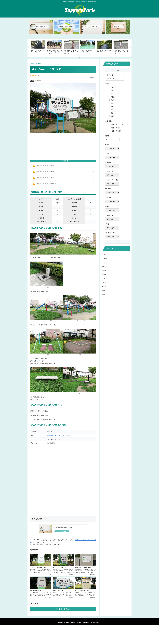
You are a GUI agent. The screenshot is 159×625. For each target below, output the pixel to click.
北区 (112, 90)
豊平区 (113, 116)
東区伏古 (39, 80)
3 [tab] (82, 57)
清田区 (113, 106)
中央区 (113, 87)
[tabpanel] (38, 47)
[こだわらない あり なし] (112, 148)
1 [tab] (77, 57)
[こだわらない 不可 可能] (112, 192)
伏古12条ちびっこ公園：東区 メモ (45, 177)
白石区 (113, 109)
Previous (29, 47)
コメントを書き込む (63, 609)
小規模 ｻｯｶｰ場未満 (116, 131)
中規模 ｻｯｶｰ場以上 (116, 128)
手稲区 (113, 100)
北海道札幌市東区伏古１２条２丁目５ (58, 435)
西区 (112, 113)
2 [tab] (79, 57)
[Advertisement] (63, 146)
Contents (61, 161)
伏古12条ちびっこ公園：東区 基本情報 (47, 183)
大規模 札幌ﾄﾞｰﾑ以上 (117, 124)
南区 (112, 93)
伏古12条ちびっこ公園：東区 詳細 (45, 171)
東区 (33, 80)
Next (130, 47)
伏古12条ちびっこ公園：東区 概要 (45, 165)
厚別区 (113, 97)
